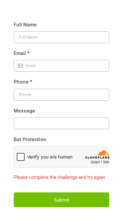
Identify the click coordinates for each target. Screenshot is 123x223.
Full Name (25, 24)
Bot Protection (30, 139)
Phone (23, 82)
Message (24, 110)
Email (22, 53)
